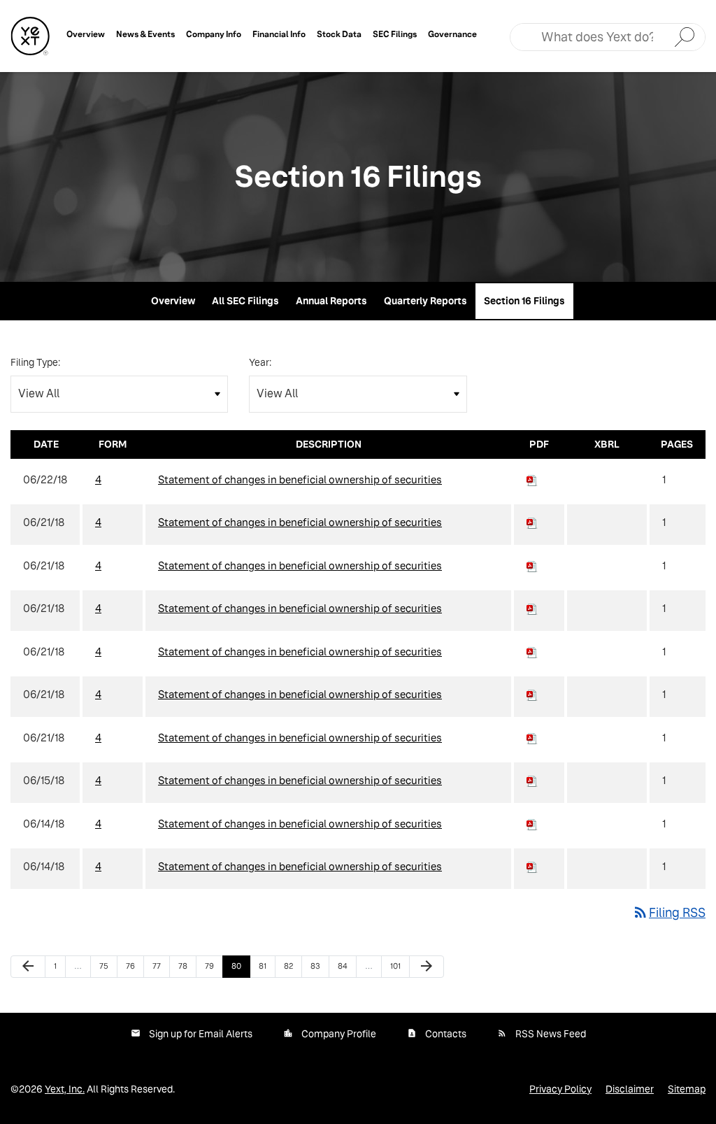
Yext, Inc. (65, 1089)
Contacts (445, 1033)
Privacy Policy (560, 1089)
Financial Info (279, 34)
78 (187, 965)
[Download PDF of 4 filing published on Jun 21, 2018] (532, 522)
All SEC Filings (245, 300)
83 (319, 965)
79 (213, 965)
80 (240, 965)
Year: (260, 362)
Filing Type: (35, 362)
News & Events (145, 34)
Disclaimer (630, 1089)
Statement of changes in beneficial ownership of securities (300, 479)
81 (266, 965)
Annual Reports (331, 300)
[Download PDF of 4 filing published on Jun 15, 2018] (532, 780)
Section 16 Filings (524, 300)
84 (346, 965)
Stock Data (339, 34)
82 (292, 965)
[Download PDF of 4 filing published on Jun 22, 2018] (532, 479)
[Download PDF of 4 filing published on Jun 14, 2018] (532, 823)
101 (398, 965)
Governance (452, 34)
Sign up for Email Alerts (200, 1033)
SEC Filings (395, 34)
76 (134, 965)
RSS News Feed (550, 1033)
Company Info (213, 34)
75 (108, 965)
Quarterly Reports (425, 300)
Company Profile (338, 1033)
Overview (85, 34)
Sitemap (687, 1089)
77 (161, 965)
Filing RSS (669, 912)
